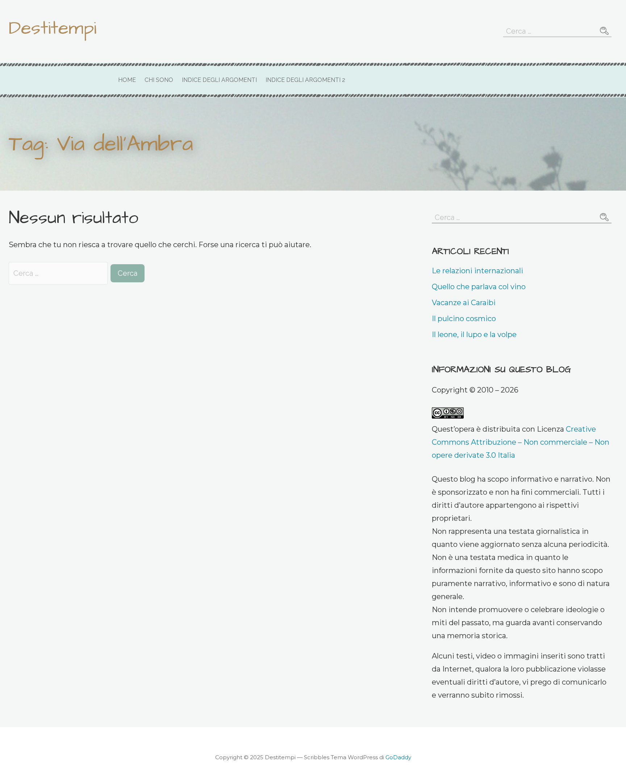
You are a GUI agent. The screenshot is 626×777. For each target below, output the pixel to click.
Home (127, 79)
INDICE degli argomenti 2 (305, 79)
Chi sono (159, 79)
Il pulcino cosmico (464, 318)
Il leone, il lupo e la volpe (474, 334)
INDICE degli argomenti (219, 79)
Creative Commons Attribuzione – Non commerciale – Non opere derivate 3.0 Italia (520, 442)
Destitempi (52, 28)
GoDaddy (398, 757)
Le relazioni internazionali (477, 270)
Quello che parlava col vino (479, 286)
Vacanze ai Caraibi (464, 302)
